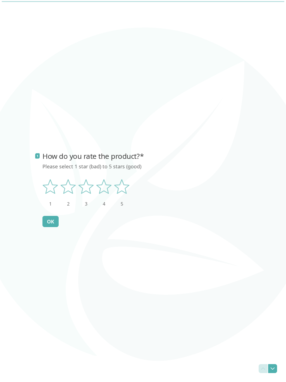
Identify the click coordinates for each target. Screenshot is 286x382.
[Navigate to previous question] (263, 368)
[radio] (50, 193)
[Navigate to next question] (272, 368)
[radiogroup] (86, 193)
